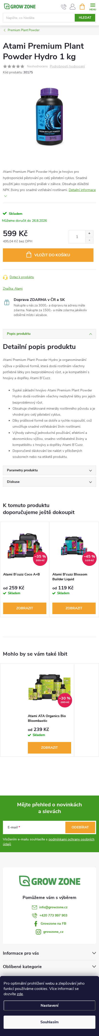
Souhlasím (49, 1022)
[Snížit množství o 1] (89, 240)
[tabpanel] (25, 569)
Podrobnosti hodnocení (67, 67)
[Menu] (92, 6)
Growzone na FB (53, 923)
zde (20, 994)
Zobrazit (24, 608)
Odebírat (80, 827)
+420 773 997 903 (53, 915)
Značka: (13, 289)
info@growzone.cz (53, 907)
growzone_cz (53, 931)
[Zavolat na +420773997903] (64, 7)
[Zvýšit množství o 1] (89, 233)
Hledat (85, 18)
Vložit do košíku (52, 255)
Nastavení (49, 1005)
